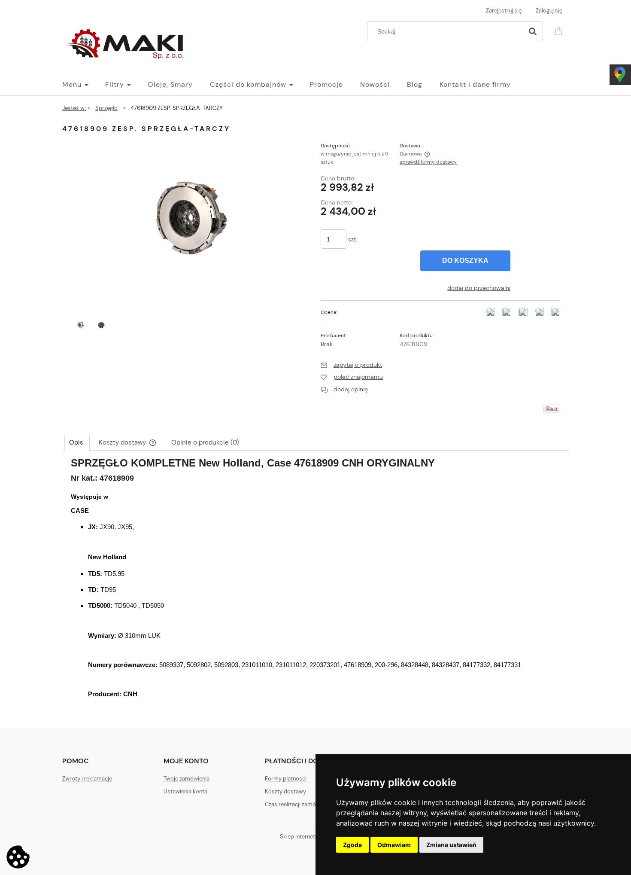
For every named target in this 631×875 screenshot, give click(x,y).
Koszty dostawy (285, 791)
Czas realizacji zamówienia (298, 804)
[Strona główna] (126, 42)
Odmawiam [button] (394, 844)
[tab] (77, 442)
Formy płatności (285, 778)
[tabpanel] (315, 587)
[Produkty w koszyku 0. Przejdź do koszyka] (560, 30)
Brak (327, 344)
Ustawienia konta (185, 791)
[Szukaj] (533, 31)
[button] (351, 365)
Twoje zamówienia (186, 778)
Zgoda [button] (352, 844)
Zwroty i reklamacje (87, 778)
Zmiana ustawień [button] (451, 844)
